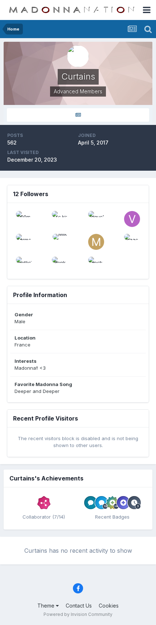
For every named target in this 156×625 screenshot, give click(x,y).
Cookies (109, 605)
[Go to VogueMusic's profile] (96, 219)
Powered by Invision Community (78, 614)
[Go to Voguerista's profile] (132, 219)
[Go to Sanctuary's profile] (96, 265)
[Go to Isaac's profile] (132, 242)
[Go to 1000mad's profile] (24, 219)
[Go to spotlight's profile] (24, 265)
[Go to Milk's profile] (60, 242)
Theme (46, 605)
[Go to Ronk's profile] (60, 265)
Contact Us (79, 605)
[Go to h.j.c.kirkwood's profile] (60, 219)
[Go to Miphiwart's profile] (96, 242)
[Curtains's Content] (78, 115)
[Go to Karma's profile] (24, 242)
